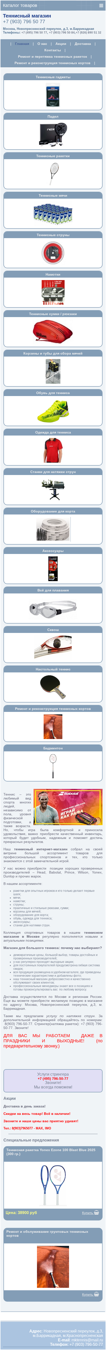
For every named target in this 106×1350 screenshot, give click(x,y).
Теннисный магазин (27, 16)
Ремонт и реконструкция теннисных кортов (52, 63)
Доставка (83, 44)
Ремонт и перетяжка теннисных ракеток (52, 56)
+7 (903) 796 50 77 (24, 21)
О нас (42, 44)
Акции (60, 44)
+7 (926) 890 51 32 (88, 32)
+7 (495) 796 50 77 (34, 32)
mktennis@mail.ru (87, 1340)
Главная (22, 44)
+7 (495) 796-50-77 (53, 1079)
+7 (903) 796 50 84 (62, 32)
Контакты (52, 50)
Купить (88, 1213)
